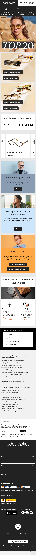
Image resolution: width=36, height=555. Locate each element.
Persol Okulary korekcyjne (9, 402)
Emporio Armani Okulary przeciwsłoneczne (15, 372)
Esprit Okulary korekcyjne (9, 411)
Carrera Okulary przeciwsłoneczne (12, 367)
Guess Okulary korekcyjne (9, 404)
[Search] (6, 9)
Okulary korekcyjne (20, 13)
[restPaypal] (13, 487)
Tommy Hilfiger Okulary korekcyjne (12, 408)
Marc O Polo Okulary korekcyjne (11, 397)
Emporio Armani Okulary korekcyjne (13, 399)
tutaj (17, 436)
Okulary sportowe (31, 13)
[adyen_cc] (2, 487)
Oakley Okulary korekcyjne (10, 392)
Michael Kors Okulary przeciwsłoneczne (14, 374)
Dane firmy (29, 546)
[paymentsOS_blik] (18, 487)
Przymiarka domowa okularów (9, 318)
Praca (3, 465)
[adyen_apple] (28, 487)
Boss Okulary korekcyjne (9, 406)
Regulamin (6, 546)
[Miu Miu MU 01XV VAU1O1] (18, 142)
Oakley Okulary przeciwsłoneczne (12, 363)
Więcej (18, 189)
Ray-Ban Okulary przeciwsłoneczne (12, 360)
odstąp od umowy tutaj (18, 542)
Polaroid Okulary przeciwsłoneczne (12, 370)
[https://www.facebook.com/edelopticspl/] (23, 513)
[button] (9, 3)
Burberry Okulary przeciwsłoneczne (12, 381)
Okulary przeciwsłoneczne (7, 13)
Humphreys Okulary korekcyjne (11, 395)
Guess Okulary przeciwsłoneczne (12, 376)
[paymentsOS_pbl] (23, 487)
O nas (3, 457)
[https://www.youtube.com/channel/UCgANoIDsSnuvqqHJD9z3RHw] (31, 513)
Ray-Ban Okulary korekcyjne (10, 390)
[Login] (18, 9)
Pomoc (26, 319)
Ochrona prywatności (18, 546)
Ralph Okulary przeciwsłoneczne (11, 379)
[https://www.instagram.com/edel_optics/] (27, 513)
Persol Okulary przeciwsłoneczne (12, 365)
